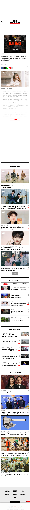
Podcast (7, 491)
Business (13, 286)
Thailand (13, 317)
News (7, 490)
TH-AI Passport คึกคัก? (7, 392)
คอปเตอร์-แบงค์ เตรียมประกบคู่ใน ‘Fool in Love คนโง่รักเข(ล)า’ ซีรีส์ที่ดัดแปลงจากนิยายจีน (18, 304)
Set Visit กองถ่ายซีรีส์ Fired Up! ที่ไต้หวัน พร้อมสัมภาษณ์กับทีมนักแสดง (13, 475)
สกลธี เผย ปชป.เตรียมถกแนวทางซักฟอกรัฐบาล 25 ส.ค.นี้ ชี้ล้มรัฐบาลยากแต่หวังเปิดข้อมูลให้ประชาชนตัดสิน (13, 413)
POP (6, 184)
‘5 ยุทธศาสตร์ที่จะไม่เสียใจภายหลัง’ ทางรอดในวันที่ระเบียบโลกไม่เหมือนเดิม (10, 350)
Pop (23, 490)
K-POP (3, 204)
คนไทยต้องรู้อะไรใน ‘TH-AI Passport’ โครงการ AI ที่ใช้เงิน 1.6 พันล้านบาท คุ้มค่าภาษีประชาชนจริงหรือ (9, 335)
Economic (4, 333)
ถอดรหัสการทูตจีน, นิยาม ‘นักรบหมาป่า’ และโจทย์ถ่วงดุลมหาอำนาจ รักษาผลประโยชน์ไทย (18, 312)
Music (2, 53)
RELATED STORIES (15, 166)
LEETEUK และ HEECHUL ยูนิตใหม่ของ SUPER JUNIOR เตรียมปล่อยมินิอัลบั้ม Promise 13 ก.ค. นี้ (13, 207)
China (12, 309)
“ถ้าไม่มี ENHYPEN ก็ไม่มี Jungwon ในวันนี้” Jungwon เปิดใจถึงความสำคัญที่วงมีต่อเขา (12, 248)
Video (15, 491)
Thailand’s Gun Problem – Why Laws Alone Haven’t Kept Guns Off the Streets (9, 342)
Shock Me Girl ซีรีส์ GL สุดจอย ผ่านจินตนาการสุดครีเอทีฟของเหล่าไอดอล (13, 269)
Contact (22, 494)
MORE (15, 273)
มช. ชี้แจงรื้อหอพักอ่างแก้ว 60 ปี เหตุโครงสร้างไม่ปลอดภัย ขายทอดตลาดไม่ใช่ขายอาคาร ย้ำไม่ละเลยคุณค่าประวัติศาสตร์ (18, 319)
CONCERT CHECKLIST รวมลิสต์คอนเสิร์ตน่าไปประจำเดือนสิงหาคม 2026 (13, 186)
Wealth (15, 490)
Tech (10, 333)
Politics (13, 294)
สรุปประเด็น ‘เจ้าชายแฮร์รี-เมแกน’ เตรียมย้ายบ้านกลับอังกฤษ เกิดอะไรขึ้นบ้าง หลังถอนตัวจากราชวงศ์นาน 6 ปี (9, 357)
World (4, 347)
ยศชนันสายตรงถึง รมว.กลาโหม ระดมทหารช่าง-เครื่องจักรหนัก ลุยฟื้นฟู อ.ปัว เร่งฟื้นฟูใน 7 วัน (18, 296)
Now (23, 491)
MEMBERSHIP (15, 501)
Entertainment (9, 246)
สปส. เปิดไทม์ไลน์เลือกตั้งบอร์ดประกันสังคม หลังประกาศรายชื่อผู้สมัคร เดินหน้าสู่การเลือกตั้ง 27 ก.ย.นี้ (9, 364)
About (15, 494)
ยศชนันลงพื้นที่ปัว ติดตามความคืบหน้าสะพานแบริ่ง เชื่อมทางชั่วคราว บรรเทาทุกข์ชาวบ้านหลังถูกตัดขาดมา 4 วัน (14, 454)
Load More (15, 479)
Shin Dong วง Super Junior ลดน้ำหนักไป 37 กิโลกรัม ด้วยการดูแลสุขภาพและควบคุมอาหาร (12, 228)
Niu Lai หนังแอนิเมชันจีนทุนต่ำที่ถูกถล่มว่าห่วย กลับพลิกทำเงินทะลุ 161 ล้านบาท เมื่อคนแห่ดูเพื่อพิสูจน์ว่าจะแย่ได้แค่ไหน (18, 288)
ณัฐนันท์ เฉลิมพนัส (7, 63)
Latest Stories (15, 372)
